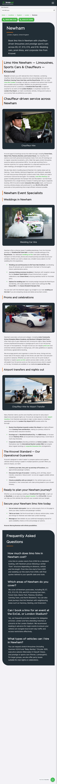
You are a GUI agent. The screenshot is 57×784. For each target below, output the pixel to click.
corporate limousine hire (33, 446)
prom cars (46, 345)
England (19, 15)
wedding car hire (27, 254)
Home (3, 15)
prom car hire (21, 360)
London (27, 15)
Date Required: (4, 7)
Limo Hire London (9, 82)
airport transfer (31, 496)
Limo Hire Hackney (41, 176)
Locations (11, 15)
